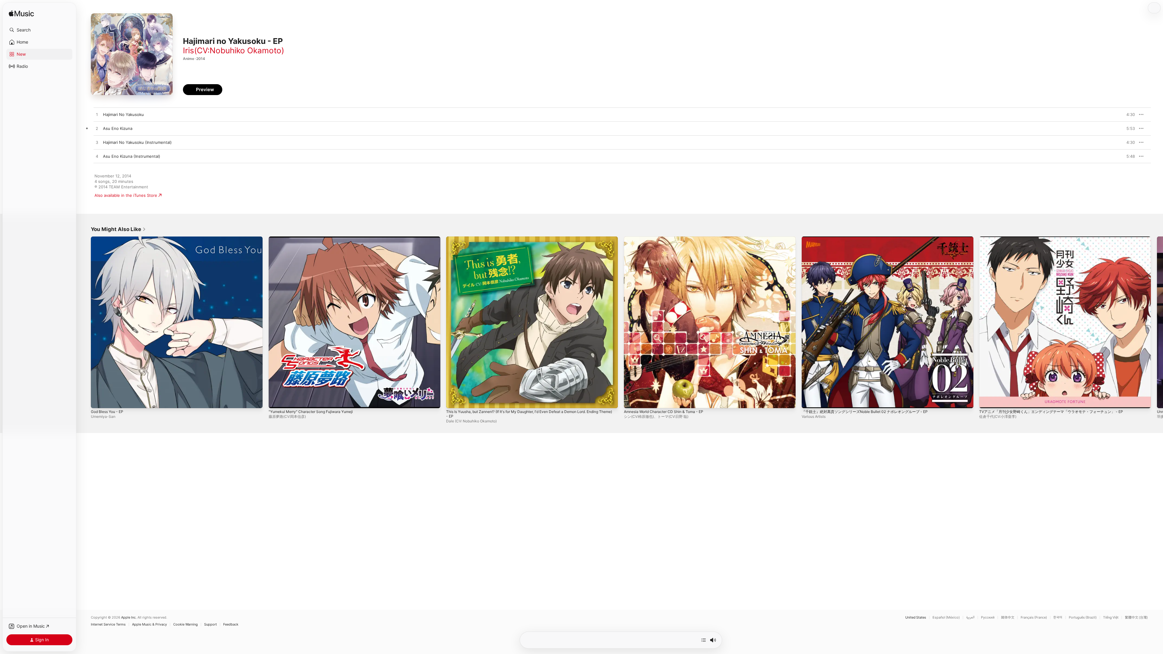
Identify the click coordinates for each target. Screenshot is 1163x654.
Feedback (230, 624)
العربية (970, 617)
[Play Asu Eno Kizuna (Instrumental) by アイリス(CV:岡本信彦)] (97, 156)
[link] (118, 229)
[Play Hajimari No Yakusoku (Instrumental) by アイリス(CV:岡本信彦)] (97, 142)
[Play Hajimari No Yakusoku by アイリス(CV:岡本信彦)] (97, 114)
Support (210, 624)
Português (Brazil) (1083, 617)
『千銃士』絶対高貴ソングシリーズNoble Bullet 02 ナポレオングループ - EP (870, 238)
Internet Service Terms (108, 624)
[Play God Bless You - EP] (98, 400)
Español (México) (946, 617)
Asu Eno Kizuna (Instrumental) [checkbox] (131, 156)
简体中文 (1007, 617)
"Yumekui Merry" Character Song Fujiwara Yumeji (315, 238)
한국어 (1057, 617)
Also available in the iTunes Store (125, 195)
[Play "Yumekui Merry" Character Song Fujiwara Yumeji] (276, 400)
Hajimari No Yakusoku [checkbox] (123, 114)
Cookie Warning (185, 624)
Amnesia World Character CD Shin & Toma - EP (667, 238)
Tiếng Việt (1110, 617)
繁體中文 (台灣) (1136, 617)
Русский (988, 617)
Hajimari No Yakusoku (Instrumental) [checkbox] (137, 142)
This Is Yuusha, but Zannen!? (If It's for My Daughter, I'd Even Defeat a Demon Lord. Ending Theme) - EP (525, 241)
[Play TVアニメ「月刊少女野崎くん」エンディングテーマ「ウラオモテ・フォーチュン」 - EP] (986, 400)
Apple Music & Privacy (149, 624)
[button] (39, 30)
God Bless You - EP (109, 238)
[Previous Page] (85, 322)
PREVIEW (1128, 114)
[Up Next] (703, 640)
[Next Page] (1157, 322)
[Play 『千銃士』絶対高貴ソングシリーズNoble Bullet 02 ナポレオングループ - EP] (809, 400)
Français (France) (1034, 617)
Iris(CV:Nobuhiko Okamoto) (233, 50)
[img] (21, 13)
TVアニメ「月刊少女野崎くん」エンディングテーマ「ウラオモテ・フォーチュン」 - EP (1057, 238)
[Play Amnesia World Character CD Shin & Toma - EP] (631, 400)
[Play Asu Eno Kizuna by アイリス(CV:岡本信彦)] (97, 128)
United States (915, 617)
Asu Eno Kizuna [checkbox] (117, 128)
